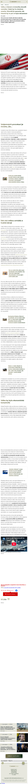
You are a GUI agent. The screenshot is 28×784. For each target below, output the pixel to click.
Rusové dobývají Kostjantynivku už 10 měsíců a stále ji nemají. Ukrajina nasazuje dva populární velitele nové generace (8, 739)
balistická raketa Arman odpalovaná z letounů (12, 265)
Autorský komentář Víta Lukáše (12, 587)
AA (23, 158)
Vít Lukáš (3, 15)
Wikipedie (3, 230)
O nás (14, 774)
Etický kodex (14, 773)
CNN (2, 137)
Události (7, 4)
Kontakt (14, 769)
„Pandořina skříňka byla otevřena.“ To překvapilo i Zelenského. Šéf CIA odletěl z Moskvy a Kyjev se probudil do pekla (7, 750)
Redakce (14, 770)
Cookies (14, 772)
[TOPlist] (2, 783)
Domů (2, 4)
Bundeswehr (4, 239)
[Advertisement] (14, 39)
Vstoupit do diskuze (10, 594)
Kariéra (14, 771)
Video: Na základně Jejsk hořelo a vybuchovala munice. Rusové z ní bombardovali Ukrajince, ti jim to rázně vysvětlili (7, 729)
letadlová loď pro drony (21, 254)
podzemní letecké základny (12, 333)
